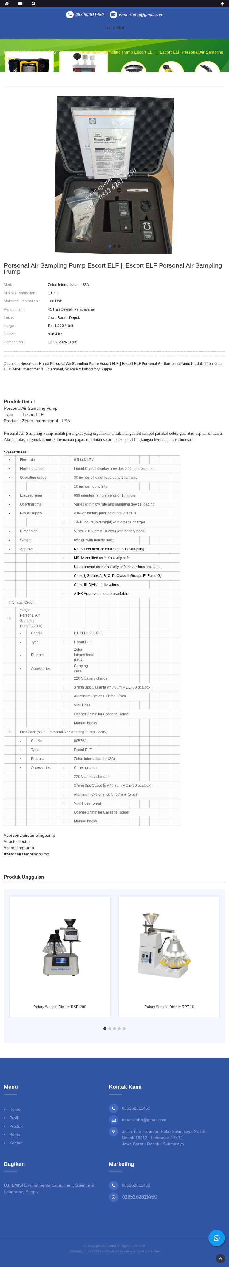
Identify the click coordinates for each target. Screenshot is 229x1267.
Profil (14, 1118)
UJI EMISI (114, 27)
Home (15, 1109)
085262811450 (136, 1185)
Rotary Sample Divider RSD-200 (59, 1007)
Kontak (15, 1143)
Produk (16, 1126)
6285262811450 (139, 1197)
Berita (14, 1134)
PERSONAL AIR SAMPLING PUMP (36, 52)
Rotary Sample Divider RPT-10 (169, 1007)
